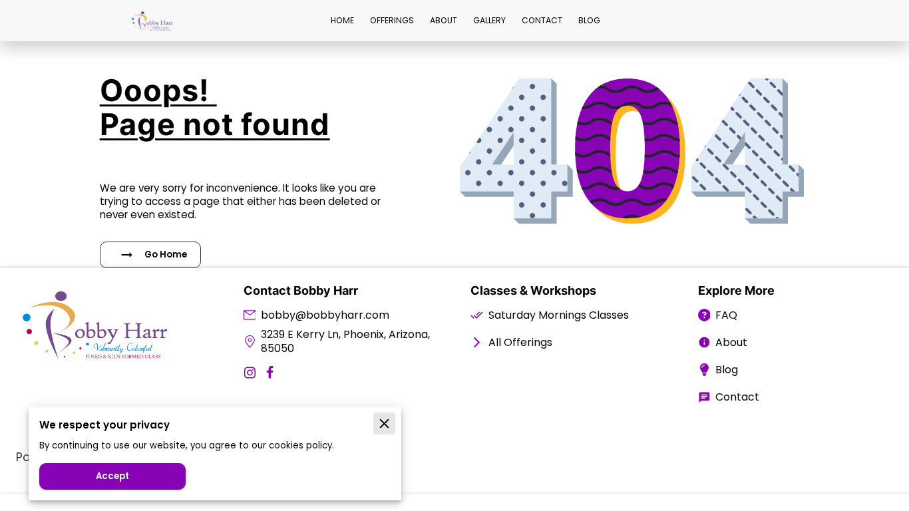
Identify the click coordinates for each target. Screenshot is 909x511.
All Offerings (520, 342)
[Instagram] (250, 372)
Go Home (165, 254)
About (731, 342)
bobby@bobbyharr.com (325, 315)
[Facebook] (270, 372)
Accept (112, 476)
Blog (726, 370)
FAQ (726, 315)
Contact (737, 397)
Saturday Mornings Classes (558, 315)
